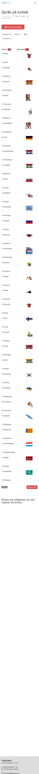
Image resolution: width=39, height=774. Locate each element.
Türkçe (4, 487)
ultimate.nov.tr (6, 18)
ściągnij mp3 (7, 34)
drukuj (18, 34)
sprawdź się (7, 38)
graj (26, 34)
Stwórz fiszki (32, 487)
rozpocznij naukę (14, 27)
